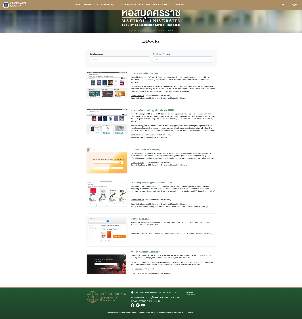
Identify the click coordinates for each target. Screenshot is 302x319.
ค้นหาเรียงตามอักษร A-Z (161, 54)
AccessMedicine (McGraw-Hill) (151, 73)
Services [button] (88, 4)
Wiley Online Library (145, 251)
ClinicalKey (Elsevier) (145, 149)
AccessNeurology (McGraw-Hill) (152, 110)
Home (78, 4)
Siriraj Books (190, 294)
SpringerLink (140, 218)
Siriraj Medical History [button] (158, 4)
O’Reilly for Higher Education (151, 182)
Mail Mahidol (190, 292)
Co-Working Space (107, 4)
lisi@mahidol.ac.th (140, 297)
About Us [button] (179, 4)
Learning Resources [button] (131, 4)
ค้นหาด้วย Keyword (97, 54)
